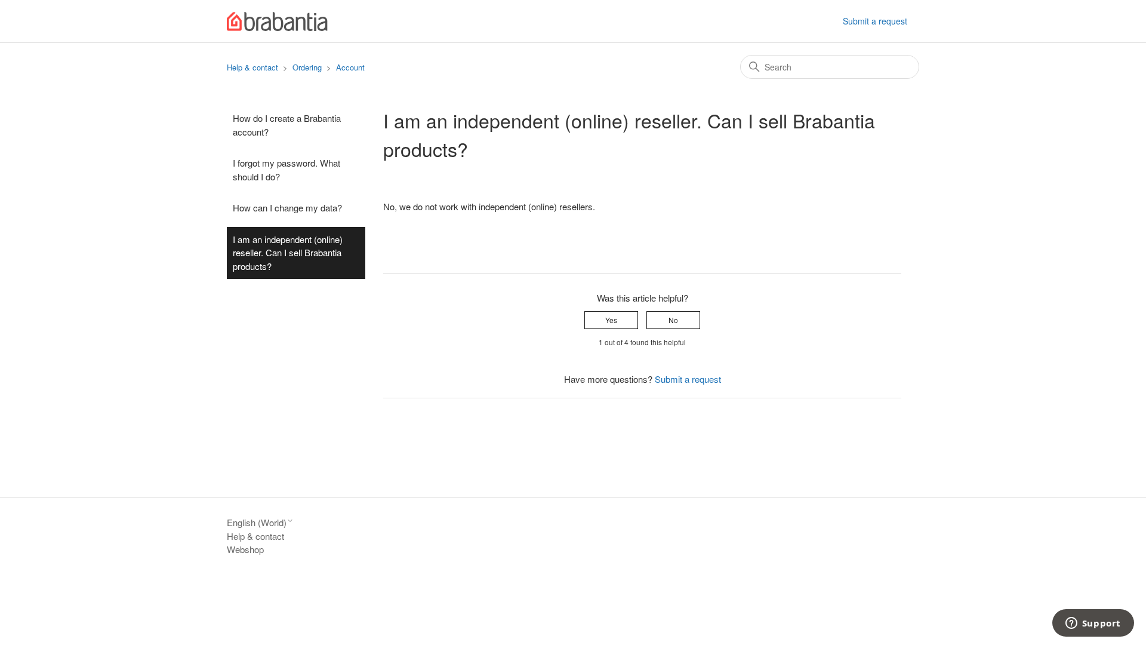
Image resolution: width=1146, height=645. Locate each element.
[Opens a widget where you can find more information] (1093, 624)
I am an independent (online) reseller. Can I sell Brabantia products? (288, 252)
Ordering (307, 67)
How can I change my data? (287, 207)
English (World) (256, 522)
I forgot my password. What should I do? (286, 169)
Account (350, 67)
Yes (611, 320)
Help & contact (252, 67)
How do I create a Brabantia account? (287, 125)
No (673, 320)
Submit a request (875, 21)
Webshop (245, 549)
